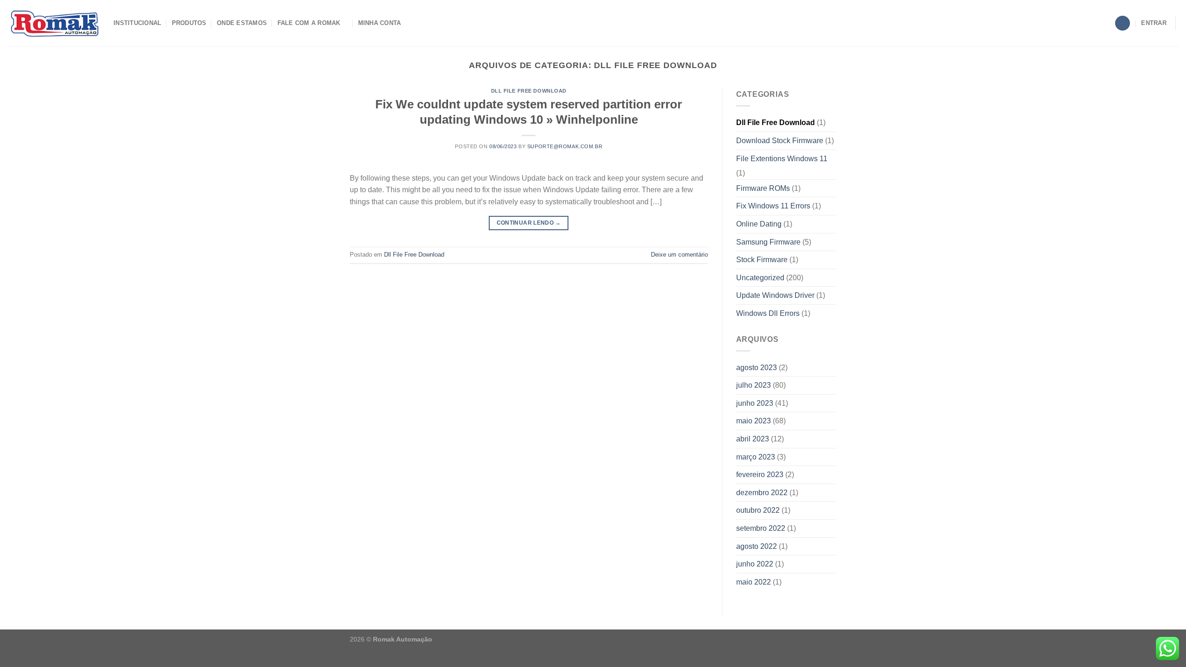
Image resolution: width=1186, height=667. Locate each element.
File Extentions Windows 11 (781, 159)
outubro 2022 (758, 510)
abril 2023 (752, 439)
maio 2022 (753, 582)
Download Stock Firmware (779, 141)
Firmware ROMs (763, 188)
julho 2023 (753, 385)
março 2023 (755, 457)
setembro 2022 (760, 528)
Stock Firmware (762, 260)
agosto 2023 (756, 367)
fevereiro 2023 (759, 474)
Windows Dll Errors (768, 313)
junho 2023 (754, 403)
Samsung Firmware (768, 242)
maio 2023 (753, 421)
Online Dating (759, 224)
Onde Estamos (242, 22)
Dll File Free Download (529, 91)
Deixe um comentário (679, 254)
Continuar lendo (529, 223)
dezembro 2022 (762, 493)
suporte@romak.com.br (564, 146)
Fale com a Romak (309, 22)
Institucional (137, 22)
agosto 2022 (756, 546)
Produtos (189, 22)
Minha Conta (379, 22)
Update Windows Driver (775, 295)
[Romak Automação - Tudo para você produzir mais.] (53, 23)
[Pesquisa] (1122, 23)
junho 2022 (754, 564)
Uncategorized (760, 278)
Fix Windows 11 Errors (773, 206)
